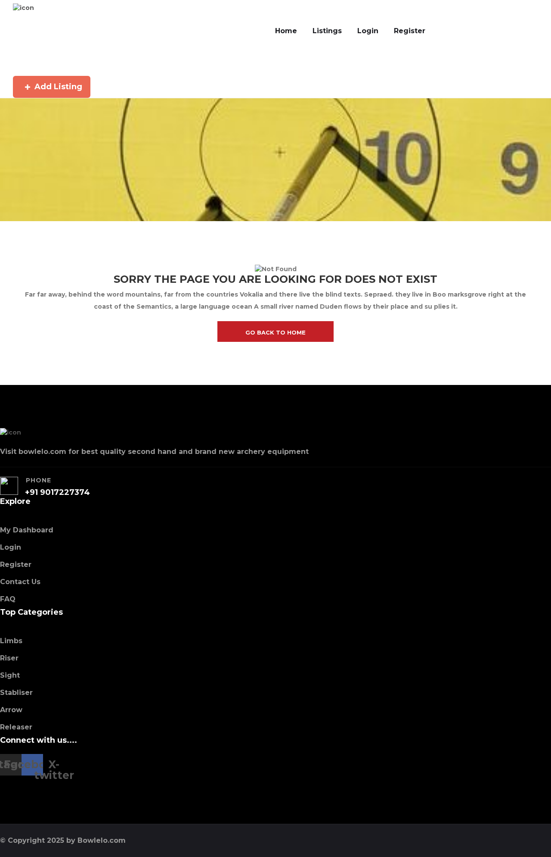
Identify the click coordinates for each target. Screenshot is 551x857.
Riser (9, 658)
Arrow (11, 710)
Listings (327, 31)
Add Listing (58, 86)
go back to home (275, 332)
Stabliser (16, 692)
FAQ (7, 599)
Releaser (16, 727)
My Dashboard (26, 530)
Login (367, 31)
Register (409, 31)
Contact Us (20, 582)
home (286, 31)
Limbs (11, 641)
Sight (10, 675)
